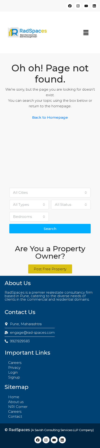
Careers (14, 362)
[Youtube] (86, 5)
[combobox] (50, 192)
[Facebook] (69, 5)
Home (13, 397)
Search (50, 228)
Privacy (14, 367)
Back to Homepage (50, 117)
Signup (14, 377)
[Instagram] (77, 5)
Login (13, 372)
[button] (86, 32)
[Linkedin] (94, 5)
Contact (15, 416)
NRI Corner (17, 406)
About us (15, 402)
